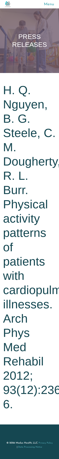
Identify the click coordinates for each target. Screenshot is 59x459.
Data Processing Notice (30, 447)
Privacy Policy (46, 443)
